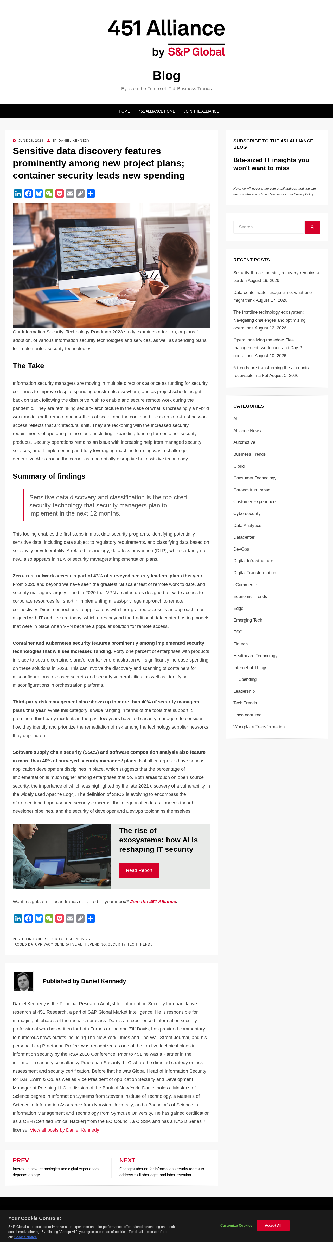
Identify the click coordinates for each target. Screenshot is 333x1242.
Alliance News (247, 430)
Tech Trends (245, 703)
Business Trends (249, 454)
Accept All (273, 1225)
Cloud (239, 466)
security (116, 944)
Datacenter (244, 537)
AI (235, 418)
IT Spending (76, 939)
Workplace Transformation (259, 726)
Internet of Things (250, 667)
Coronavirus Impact (252, 489)
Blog (166, 75)
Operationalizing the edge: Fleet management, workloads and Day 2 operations (267, 348)
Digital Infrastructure (253, 560)
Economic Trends (250, 596)
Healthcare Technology (255, 655)
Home (124, 111)
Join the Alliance (201, 111)
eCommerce (245, 584)
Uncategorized (247, 714)
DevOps (241, 549)
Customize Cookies (236, 1225)
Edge (238, 608)
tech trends (140, 944)
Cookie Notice (25, 1237)
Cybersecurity (47, 939)
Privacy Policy (303, 194)
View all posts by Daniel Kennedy (64, 1130)
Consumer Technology (255, 477)
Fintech (240, 644)
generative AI (68, 944)
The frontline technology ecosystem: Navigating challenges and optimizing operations (269, 320)
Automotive (244, 442)
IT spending (94, 944)
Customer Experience (254, 501)
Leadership (244, 691)
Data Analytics (247, 525)
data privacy (40, 944)
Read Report (139, 870)
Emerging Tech (247, 620)
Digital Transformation (254, 572)
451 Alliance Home (157, 111)
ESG (237, 632)
